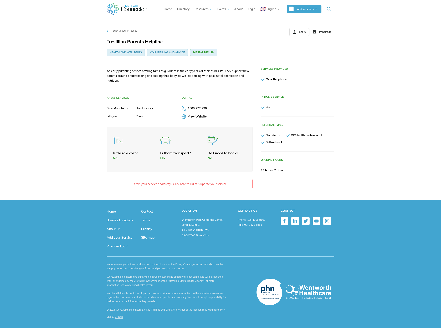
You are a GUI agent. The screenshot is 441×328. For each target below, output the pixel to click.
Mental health (203, 52)
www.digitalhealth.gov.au (139, 285)
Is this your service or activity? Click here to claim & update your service (180, 184)
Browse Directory (120, 220)
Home (168, 9)
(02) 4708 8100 (256, 219)
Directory (183, 9)
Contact (147, 211)
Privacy (146, 229)
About (238, 9)
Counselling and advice (167, 52)
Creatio (119, 316)
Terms (145, 220)
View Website (197, 116)
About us (113, 229)
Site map (148, 237)
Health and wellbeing (126, 52)
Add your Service (119, 237)
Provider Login (117, 246)
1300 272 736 (197, 108)
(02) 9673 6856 (252, 224)
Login (251, 9)
